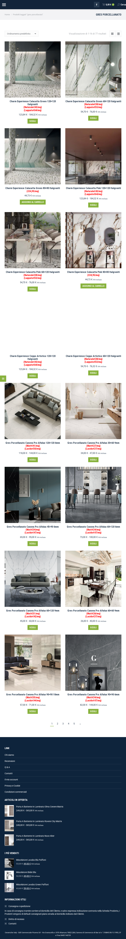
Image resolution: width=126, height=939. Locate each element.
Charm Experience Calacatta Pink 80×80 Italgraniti (93, 273)
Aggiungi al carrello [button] (33, 202)
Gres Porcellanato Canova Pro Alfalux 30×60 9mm (93, 445)
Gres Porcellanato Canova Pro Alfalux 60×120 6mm (93, 529)
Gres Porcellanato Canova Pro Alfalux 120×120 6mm (33, 445)
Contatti (8, 773)
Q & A (7, 767)
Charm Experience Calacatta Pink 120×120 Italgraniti (93, 191)
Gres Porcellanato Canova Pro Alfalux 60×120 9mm (32, 613)
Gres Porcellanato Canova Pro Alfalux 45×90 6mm (33, 529)
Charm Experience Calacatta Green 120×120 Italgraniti (33, 106)
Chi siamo (9, 755)
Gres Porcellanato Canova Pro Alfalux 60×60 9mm (93, 613)
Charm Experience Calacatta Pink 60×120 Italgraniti (33, 275)
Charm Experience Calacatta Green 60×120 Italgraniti (93, 104)
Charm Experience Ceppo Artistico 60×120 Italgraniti (93, 359)
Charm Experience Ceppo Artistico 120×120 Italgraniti (32, 360)
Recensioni (10, 761)
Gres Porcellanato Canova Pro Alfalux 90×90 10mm (32, 697)
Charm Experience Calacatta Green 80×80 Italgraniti (32, 190)
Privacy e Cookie (12, 785)
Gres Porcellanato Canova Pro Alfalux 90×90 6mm (93, 697)
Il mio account (11, 779)
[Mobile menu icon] (4, 4)
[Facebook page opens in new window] (96, 4)
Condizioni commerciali (16, 792)
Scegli (32, 121)
